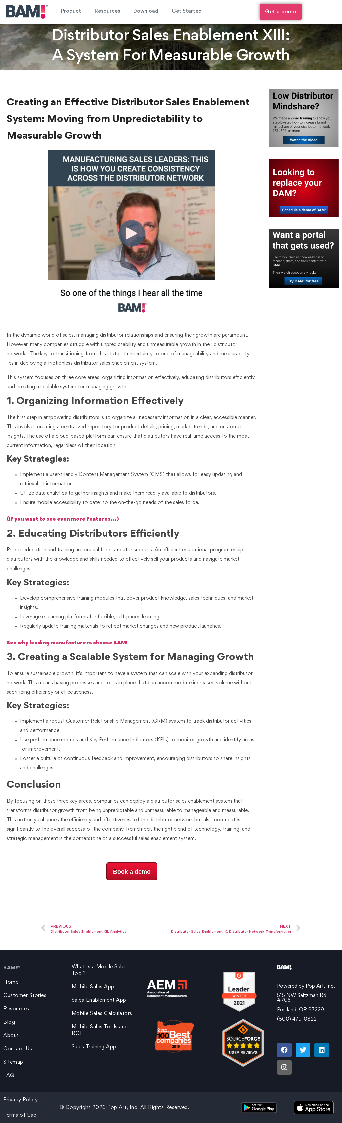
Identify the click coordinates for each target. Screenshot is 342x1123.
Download (145, 11)
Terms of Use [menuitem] (19, 1115)
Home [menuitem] (10, 982)
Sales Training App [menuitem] (94, 1047)
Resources (107, 11)
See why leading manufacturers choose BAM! (67, 643)
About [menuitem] (11, 1035)
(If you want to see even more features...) (63, 519)
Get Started (187, 11)
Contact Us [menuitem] (17, 1049)
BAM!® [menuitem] (12, 968)
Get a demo (280, 12)
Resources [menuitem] (16, 1009)
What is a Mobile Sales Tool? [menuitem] (99, 970)
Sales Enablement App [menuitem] (99, 1000)
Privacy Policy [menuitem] (20, 1100)
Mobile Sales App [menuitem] (93, 987)
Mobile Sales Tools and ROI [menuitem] (100, 1030)
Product (71, 11)
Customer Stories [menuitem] (24, 995)
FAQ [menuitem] (9, 1075)
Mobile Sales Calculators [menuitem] (102, 1013)
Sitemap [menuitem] (13, 1062)
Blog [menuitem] (9, 1022)
